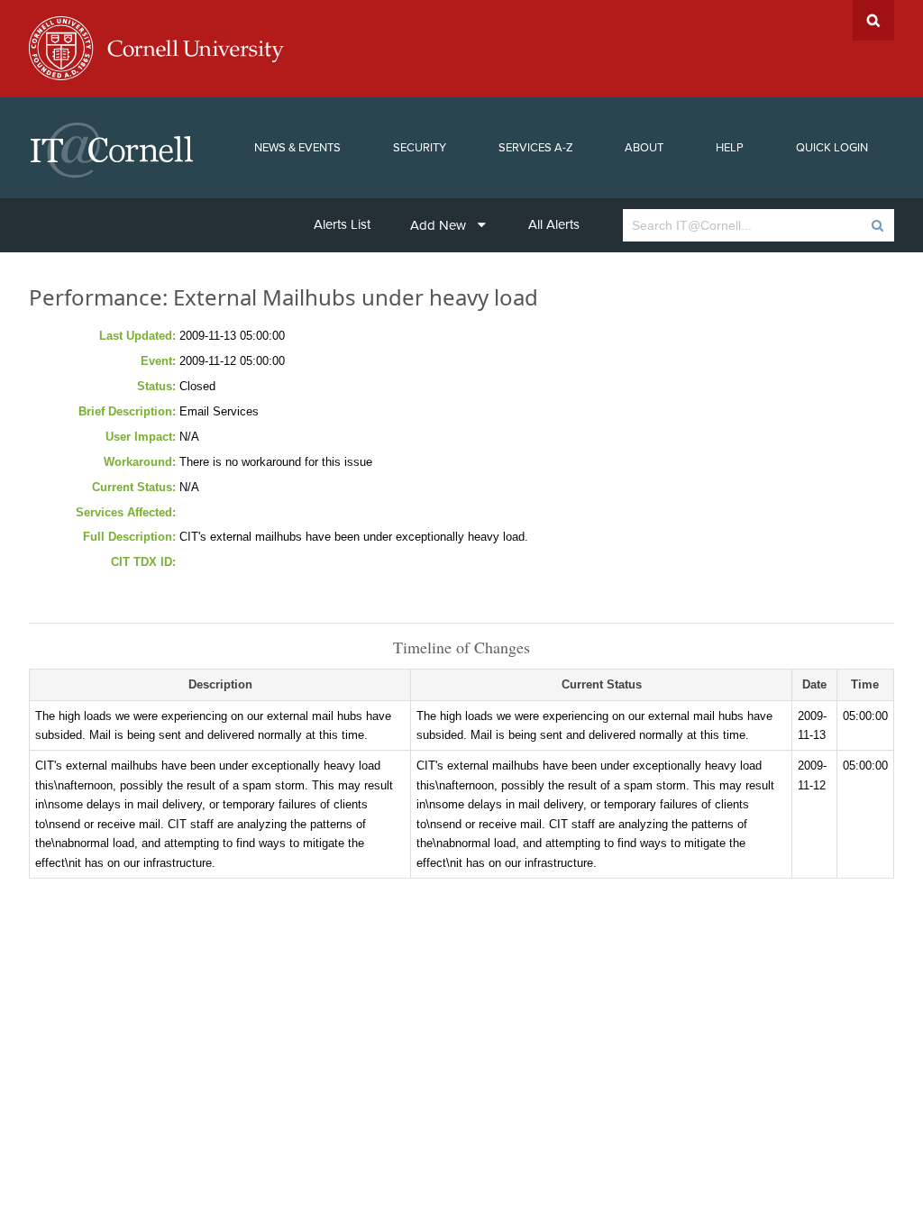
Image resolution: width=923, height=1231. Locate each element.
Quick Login (832, 148)
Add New (438, 225)
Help (730, 148)
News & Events (297, 148)
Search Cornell (873, 20)
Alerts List (342, 224)
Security (419, 148)
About (644, 148)
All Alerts (554, 224)
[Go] (876, 225)
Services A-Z (535, 148)
